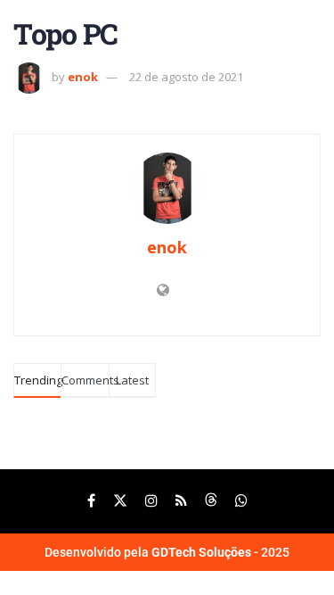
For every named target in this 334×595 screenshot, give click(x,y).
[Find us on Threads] (211, 501)
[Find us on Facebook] (91, 501)
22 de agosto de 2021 (186, 77)
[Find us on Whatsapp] (241, 501)
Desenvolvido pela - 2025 (167, 552)
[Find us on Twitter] (120, 501)
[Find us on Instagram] (151, 501)
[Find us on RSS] (181, 501)
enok (83, 77)
